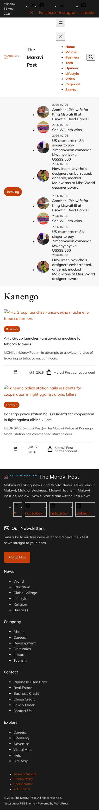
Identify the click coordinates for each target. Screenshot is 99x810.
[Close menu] (60, 36)
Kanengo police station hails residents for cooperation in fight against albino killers (49, 417)
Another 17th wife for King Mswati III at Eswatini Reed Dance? (70, 114)
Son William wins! (67, 129)
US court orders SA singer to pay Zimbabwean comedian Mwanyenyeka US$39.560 (72, 150)
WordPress (61, 803)
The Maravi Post (35, 57)
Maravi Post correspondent (74, 372)
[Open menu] (60, 23)
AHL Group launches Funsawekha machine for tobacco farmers (43, 341)
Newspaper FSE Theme (19, 803)
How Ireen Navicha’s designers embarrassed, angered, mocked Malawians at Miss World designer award (73, 178)
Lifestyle (11, 405)
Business (12, 329)
